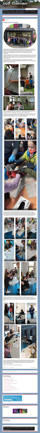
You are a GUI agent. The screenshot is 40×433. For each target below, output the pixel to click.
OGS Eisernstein (32, 10)
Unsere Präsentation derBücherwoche (9, 380)
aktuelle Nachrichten (8, 16)
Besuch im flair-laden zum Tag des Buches (9, 389)
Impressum (31, 427)
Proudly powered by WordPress (7, 426)
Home (4, 16)
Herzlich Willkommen (6, 10)
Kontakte (13, 12)
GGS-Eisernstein (14, 3)
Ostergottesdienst (6, 390)
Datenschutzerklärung (7, 429)
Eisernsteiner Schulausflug (7, 386)
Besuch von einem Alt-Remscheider (8, 383)
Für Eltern (4, 12)
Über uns (17, 10)
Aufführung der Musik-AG (7, 379)
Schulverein (9, 12)
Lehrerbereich (27, 10)
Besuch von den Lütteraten (19, 12)
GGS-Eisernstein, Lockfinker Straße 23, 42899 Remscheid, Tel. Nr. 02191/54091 (16, 427)
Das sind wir (12, 10)
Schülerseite (22, 10)
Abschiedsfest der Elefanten (7, 377)
